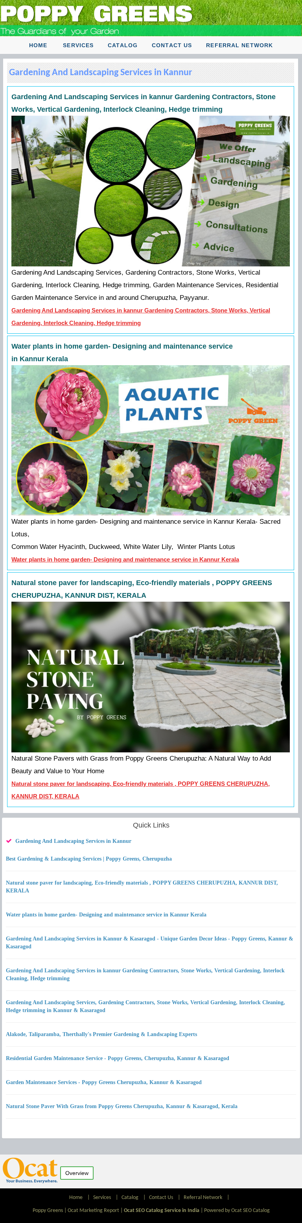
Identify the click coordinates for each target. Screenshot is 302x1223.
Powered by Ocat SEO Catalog (237, 1211)
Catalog (123, 45)
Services (78, 45)
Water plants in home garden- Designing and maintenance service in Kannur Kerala (125, 559)
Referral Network (239, 45)
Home (38, 45)
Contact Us (172, 45)
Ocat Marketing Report (93, 1211)
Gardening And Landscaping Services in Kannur (73, 841)
